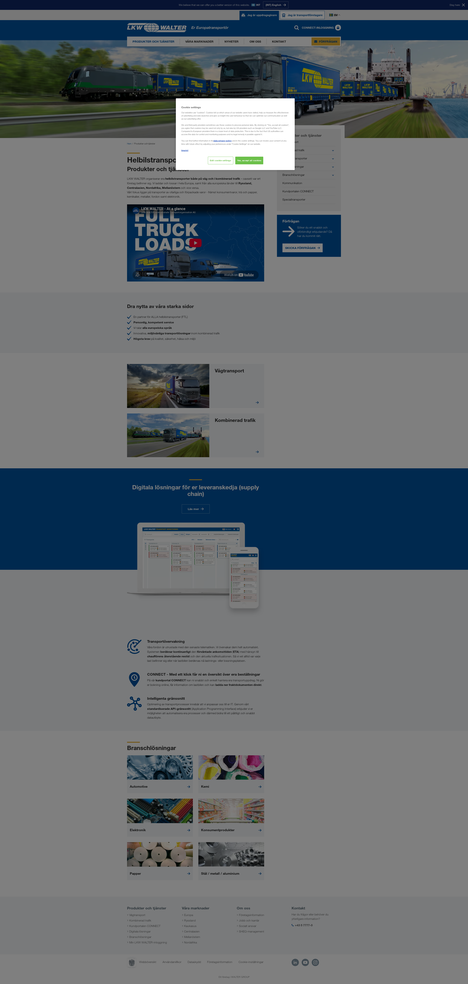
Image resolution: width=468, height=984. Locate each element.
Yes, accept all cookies (249, 160)
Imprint (184, 150)
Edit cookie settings (220, 160)
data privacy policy (223, 140)
